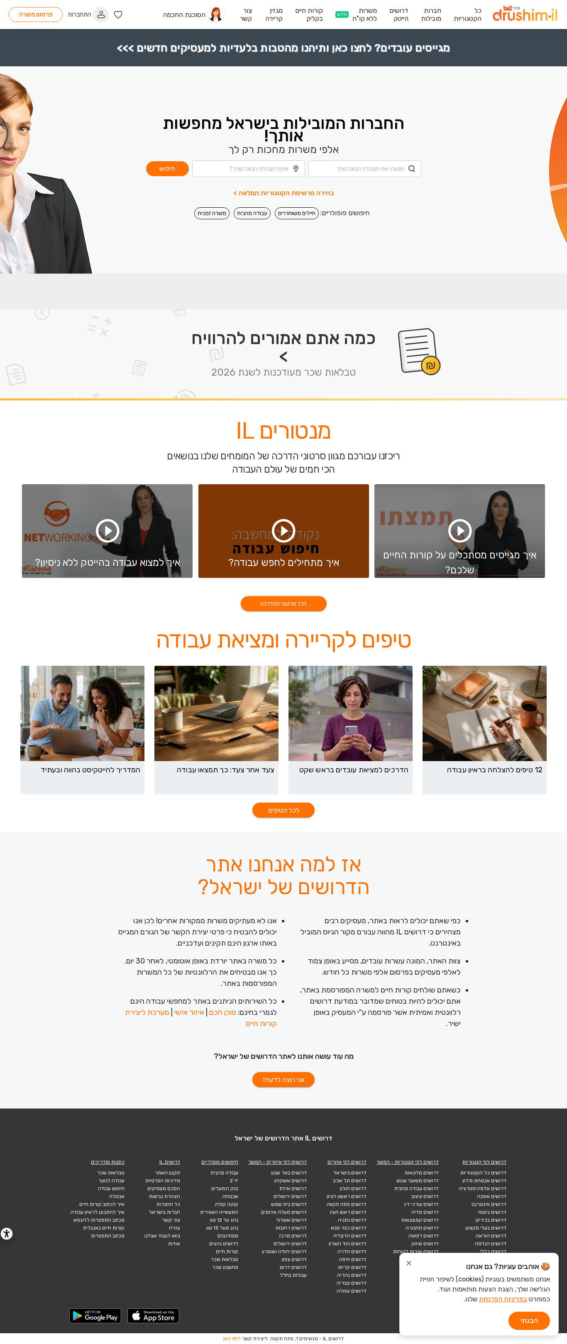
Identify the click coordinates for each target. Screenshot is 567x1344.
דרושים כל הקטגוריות (483, 1173)
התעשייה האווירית (219, 1212)
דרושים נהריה (352, 1275)
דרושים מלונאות (422, 1173)
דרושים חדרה (352, 1251)
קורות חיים (227, 1251)
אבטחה (230, 1196)
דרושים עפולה (352, 1291)
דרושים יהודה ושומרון (284, 1251)
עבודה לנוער (111, 1181)
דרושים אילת (293, 1188)
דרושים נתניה (352, 1220)
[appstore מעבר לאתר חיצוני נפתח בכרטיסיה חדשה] (153, 1315)
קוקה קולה (226, 1204)
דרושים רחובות (291, 1228)
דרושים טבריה (352, 1283)
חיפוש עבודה (111, 1188)
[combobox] (365, 169)
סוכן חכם (222, 1012)
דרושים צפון (294, 1259)
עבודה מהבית (252, 213)
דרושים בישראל (350, 1173)
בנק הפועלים (224, 1188)
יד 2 (234, 1181)
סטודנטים (228, 1236)
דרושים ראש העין (348, 1212)
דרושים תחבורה (422, 1228)
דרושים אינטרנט (489, 1204)
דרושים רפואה (423, 1236)
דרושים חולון (353, 1188)
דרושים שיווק (425, 1244)
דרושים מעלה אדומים (284, 1212)
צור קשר (171, 1220)
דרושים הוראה (491, 1236)
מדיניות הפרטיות (162, 1181)
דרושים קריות (352, 1267)
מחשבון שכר (225, 1267)
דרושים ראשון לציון (347, 1196)
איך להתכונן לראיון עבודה (98, 1212)
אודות (174, 1244)
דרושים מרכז (293, 1236)
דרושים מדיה (425, 1212)
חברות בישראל (164, 1212)
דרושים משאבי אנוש (417, 1181)
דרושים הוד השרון (348, 1244)
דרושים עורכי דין (421, 1204)
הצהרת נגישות (164, 1196)
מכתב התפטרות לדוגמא (99, 1220)
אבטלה (117, 1196)
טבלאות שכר (224, 1259)
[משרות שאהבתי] (118, 15)
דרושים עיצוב (425, 1196)
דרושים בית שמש (289, 1204)
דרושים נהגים (223, 1244)
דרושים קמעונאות (420, 1220)
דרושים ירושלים (290, 1196)
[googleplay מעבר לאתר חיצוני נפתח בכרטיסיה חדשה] (95, 1315)
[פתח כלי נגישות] (6, 1233)
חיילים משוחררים (296, 213)
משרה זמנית (212, 213)
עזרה (174, 1228)
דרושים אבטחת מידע (484, 1181)
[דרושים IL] (525, 14)
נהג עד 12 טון (224, 1220)
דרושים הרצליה (350, 1236)
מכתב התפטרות (108, 1236)
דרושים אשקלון (290, 1181)
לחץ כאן (232, 1339)
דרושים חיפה (353, 1259)
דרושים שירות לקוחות (416, 1251)
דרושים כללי (493, 1251)
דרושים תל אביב (350, 1181)
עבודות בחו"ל (293, 1275)
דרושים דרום (293, 1267)
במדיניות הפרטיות (503, 1299)
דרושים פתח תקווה (347, 1204)
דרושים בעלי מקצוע (485, 1228)
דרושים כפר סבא (349, 1228)
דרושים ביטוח (492, 1212)
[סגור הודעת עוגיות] (409, 1264)
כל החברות (168, 1204)
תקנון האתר (167, 1173)
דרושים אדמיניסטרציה (482, 1188)
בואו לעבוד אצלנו (162, 1236)
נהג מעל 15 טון (222, 1228)
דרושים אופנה (491, 1196)
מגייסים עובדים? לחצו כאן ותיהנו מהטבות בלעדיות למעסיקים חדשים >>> (283, 47)
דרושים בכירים (491, 1220)
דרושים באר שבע (289, 1173)
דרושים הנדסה (490, 1244)
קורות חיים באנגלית (104, 1228)
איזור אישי (189, 1012)
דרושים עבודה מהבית (416, 1188)
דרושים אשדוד (291, 1220)
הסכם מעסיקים (163, 1188)
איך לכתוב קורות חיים (102, 1204)
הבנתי (529, 1321)
